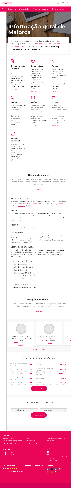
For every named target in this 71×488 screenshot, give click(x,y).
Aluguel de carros (31, 443)
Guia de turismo (3, 9)
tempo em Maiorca (44, 44)
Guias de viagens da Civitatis (56, 438)
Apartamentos (30, 441)
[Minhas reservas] (58, 3)
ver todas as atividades (39, 349)
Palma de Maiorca (32, 204)
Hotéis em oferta (58, 9)
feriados (25, 47)
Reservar (39, 388)
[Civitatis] (6, 485)
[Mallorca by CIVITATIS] (8, 3)
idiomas (31, 214)
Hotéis (27, 438)
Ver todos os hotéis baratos (38, 420)
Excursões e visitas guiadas (18, 9)
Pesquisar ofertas (39, 415)
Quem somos (51, 441)
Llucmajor (21, 206)
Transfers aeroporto (40, 9)
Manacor (60, 204)
